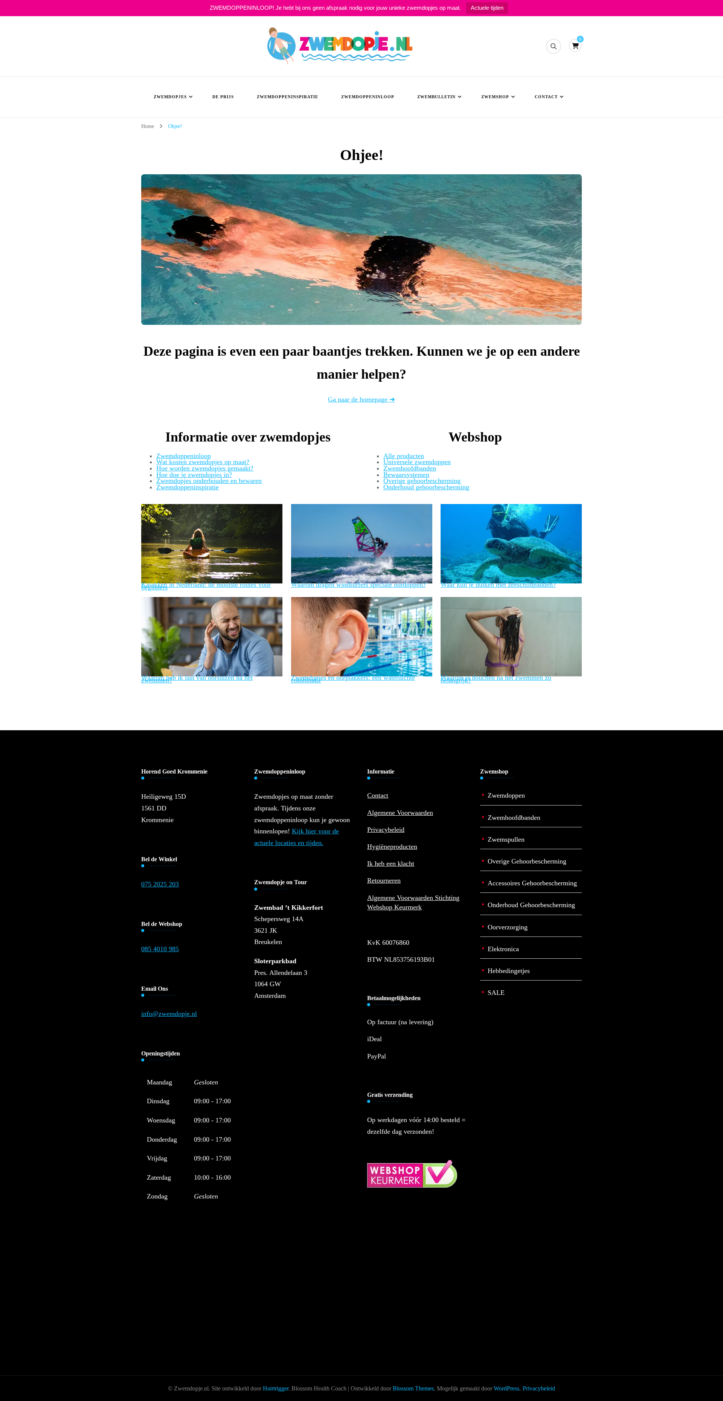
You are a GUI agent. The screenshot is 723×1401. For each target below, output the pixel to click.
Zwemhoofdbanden (409, 468)
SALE (496, 992)
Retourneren (384, 880)
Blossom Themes (413, 1388)
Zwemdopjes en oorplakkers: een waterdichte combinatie (353, 679)
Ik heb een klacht (390, 863)
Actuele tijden (487, 8)
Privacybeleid (385, 829)
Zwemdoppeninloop (367, 96)
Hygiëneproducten (392, 846)
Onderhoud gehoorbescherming (426, 487)
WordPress (506, 1388)
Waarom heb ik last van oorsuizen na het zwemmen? (197, 679)
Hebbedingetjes (509, 971)
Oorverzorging (508, 927)
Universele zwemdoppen (417, 462)
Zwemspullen (506, 839)
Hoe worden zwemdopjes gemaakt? (204, 468)
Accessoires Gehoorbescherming (532, 883)
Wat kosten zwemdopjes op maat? (202, 462)
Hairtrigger (275, 1388)
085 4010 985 (160, 949)
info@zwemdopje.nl (169, 1013)
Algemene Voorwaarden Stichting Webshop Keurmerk (413, 902)
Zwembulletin (436, 96)
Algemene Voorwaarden (400, 812)
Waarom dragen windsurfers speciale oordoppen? (358, 584)
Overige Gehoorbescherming (527, 861)
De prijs (223, 96)
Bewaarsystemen (406, 474)
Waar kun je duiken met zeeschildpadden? (498, 584)
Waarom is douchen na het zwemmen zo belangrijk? (496, 679)
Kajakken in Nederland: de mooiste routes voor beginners (206, 586)
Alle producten (403, 456)
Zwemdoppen (506, 795)
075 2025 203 (160, 884)
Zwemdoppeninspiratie (287, 96)
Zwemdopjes (170, 96)
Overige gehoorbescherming (422, 480)
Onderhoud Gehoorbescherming (531, 905)
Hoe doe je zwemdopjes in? (194, 474)
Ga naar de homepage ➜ (361, 399)
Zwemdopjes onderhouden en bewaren (209, 480)
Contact (546, 96)
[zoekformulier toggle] (553, 46)
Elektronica (503, 949)
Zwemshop (495, 96)
